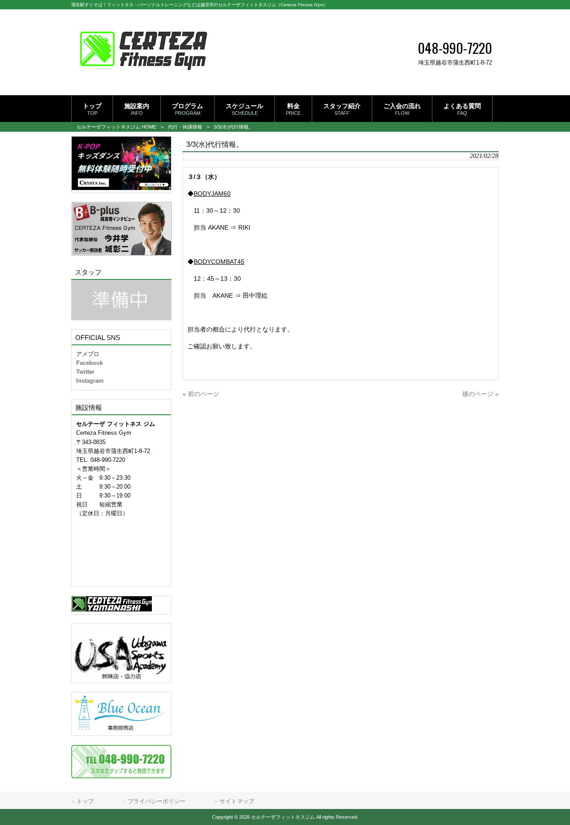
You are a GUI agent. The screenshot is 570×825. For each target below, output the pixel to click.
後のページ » (480, 393)
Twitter (85, 371)
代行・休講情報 (185, 126)
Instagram (90, 380)
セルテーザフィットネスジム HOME (116, 126)
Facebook (89, 363)
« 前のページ (201, 393)
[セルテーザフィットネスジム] (143, 81)
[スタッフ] (121, 300)
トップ (85, 801)
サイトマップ (237, 801)
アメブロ (87, 354)
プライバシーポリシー (157, 801)
